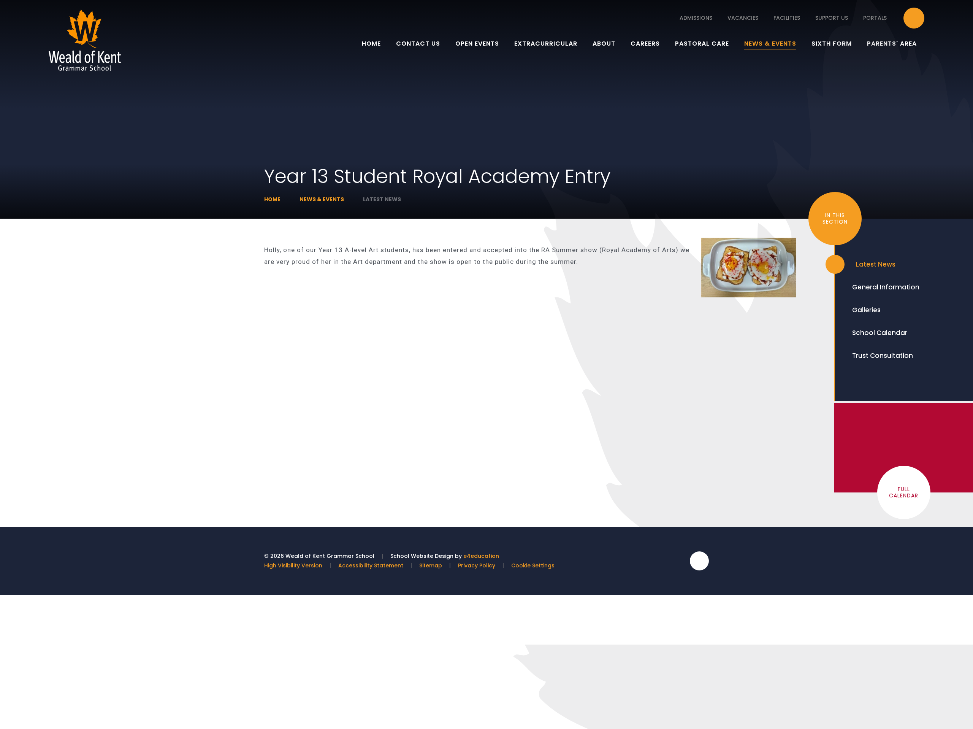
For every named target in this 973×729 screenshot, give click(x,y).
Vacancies (742, 18)
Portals (875, 18)
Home (272, 199)
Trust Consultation (882, 355)
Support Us (831, 18)
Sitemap (430, 565)
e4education (481, 556)
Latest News (382, 199)
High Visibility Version (293, 565)
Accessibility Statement (370, 565)
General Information (885, 287)
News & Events (322, 199)
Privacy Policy (476, 565)
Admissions (696, 18)
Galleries (866, 309)
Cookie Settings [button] (533, 565)
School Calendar (879, 332)
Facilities (786, 18)
